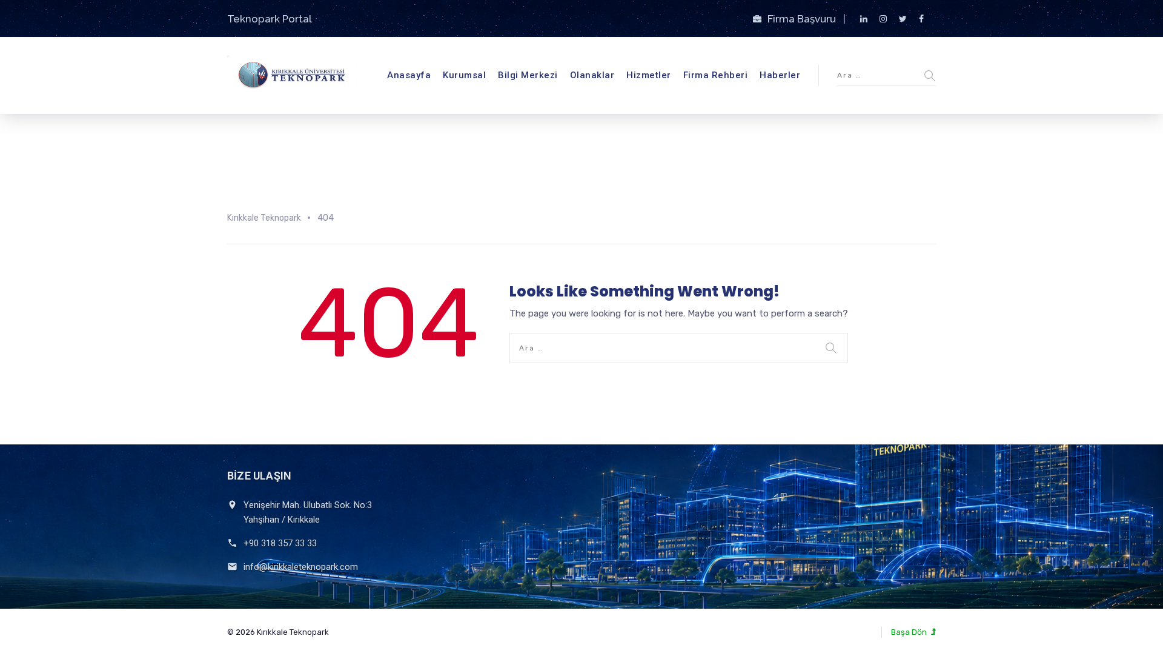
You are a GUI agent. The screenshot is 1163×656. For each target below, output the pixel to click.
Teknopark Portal (269, 19)
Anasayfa (409, 75)
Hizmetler (648, 75)
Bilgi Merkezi (528, 75)
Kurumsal (464, 75)
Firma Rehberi (715, 75)
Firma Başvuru (802, 19)
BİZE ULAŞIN (259, 475)
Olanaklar (592, 75)
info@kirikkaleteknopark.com (301, 566)
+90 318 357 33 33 (280, 543)
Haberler (780, 75)
